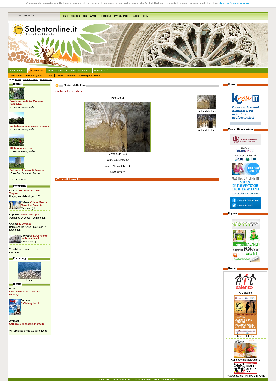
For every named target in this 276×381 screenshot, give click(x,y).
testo (19, 16)
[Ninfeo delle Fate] (206, 108)
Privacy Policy (122, 16)
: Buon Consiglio (24, 214)
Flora (50, 75)
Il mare (29, 280)
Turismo (51, 70)
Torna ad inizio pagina (68, 179)
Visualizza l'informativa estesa (234, 3)
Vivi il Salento (84, 70)
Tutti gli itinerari (17, 179)
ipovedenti (29, 16)
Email (93, 16)
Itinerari (71, 75)
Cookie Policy (140, 16)
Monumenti (16, 75)
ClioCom (104, 379)
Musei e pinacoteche (89, 75)
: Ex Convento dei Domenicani (34, 237)
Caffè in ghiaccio (30, 303)
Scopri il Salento (18, 70)
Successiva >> (117, 171)
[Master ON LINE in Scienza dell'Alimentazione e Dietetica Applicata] (245, 208)
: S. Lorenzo (20, 224)
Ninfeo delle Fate (122, 166)
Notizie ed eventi (66, 70)
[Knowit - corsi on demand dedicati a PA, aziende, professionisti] (245, 124)
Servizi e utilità (101, 70)
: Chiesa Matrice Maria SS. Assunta (34, 203)
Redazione (105, 16)
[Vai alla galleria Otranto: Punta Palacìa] (29, 277)
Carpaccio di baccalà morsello (26, 324)
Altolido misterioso (21, 148)
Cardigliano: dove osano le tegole (29, 126)
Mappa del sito (79, 16)
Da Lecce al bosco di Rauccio (27, 170)
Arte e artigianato (34, 75)
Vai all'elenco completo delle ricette (28, 330)
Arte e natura (30, 79)
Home (64, 16)
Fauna (60, 75)
